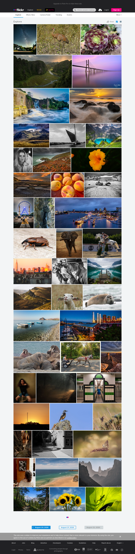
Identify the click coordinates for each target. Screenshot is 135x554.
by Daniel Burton (91, 146)
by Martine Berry (55, 428)
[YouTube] (117, 550)
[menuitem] (50, 9)
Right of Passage (17, 454)
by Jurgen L (60, 256)
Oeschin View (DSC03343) (96, 144)
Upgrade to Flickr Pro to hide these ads (67, 4)
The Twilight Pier (66, 338)
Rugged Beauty (19, 306)
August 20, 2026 (41, 527)
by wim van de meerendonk (21, 146)
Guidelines (82, 543)
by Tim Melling (18, 371)
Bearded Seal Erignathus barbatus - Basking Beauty (96, 306)
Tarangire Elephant (63, 254)
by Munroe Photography (57, 509)
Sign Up (116, 10)
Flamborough (89, 194)
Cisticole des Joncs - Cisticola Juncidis (101, 427)
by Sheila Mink (18, 428)
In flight (86, 254)
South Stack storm (40, 169)
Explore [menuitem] (30, 10)
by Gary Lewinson (18, 121)
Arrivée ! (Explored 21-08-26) (17, 225)
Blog (32, 543)
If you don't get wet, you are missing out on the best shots (89, 120)
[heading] (19, 9)
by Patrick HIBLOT (38, 226)
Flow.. (16, 120)
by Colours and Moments (89, 256)
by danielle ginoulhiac (99, 428)
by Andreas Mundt (60, 226)
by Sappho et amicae (42, 401)
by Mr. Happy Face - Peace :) (59, 196)
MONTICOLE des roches (59, 427)
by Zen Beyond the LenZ (67, 371)
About (14, 543)
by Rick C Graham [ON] (79, 86)
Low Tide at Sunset (21, 194)
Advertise (43, 543)
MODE (39, 10)
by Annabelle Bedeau (57, 308)
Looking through (20, 508)
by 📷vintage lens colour (78, 170)
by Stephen (63, 339)
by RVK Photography (75, 121)
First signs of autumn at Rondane (25, 144)
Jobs (23, 543)
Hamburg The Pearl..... (63, 225)
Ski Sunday (40, 483)
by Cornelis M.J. (54, 146)
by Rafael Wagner (18, 86)
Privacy (20, 550)
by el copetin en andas (20, 282)
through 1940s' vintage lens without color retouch (89, 169)
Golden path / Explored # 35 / (47, 399)
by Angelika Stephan (19, 308)
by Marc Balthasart (17, 226)
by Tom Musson (18, 256)
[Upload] (100, 10)
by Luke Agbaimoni (82, 401)
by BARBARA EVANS (89, 308)
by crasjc (16, 485)
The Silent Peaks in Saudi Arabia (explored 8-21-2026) (94, 483)
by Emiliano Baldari (19, 339)
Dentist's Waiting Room (22, 369)
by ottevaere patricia (79, 456)
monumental (18, 85)
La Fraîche (38, 225)
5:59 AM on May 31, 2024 (23, 427)
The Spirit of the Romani (69, 369)
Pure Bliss (55, 306)
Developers (57, 543)
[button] (28, 53)
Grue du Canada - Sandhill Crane (49, 51)
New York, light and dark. (22, 281)
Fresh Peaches (57, 194)
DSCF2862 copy (19, 399)
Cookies (70, 543)
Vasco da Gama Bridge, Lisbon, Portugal (86, 85)
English (119, 543)
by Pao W (84, 53)
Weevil (16, 254)
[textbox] (86, 10)
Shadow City (37, 454)
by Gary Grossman (91, 509)
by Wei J (90, 282)
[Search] (75, 10)
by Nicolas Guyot (17, 170)
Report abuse (106, 543)
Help (93, 543)
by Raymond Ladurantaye (44, 53)
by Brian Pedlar (40, 485)
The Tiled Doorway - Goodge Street (90, 399)
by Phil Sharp (17, 401)
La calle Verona (18, 483)
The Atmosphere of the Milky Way (19, 51)
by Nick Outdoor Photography (21, 509)
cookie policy (71, 538)
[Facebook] (112, 550)
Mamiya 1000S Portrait (61, 281)
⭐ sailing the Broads (58, 144)
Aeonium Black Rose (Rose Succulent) (94, 51)
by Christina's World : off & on (21, 196)
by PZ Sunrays (83, 485)
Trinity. (16, 338)
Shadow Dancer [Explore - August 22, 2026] (97, 508)
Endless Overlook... (105, 369)
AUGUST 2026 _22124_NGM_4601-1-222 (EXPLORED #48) (62, 508)
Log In (106, 10)
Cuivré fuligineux (79, 454)
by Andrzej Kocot (18, 53)
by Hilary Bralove (105, 371)
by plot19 (87, 196)
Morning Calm (93, 281)
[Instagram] (122, 550)
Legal (13, 550)
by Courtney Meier (17, 456)
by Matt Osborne (57, 282)
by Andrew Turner (38, 170)
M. (15, 169)
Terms (28, 550)
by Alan (35, 456)
